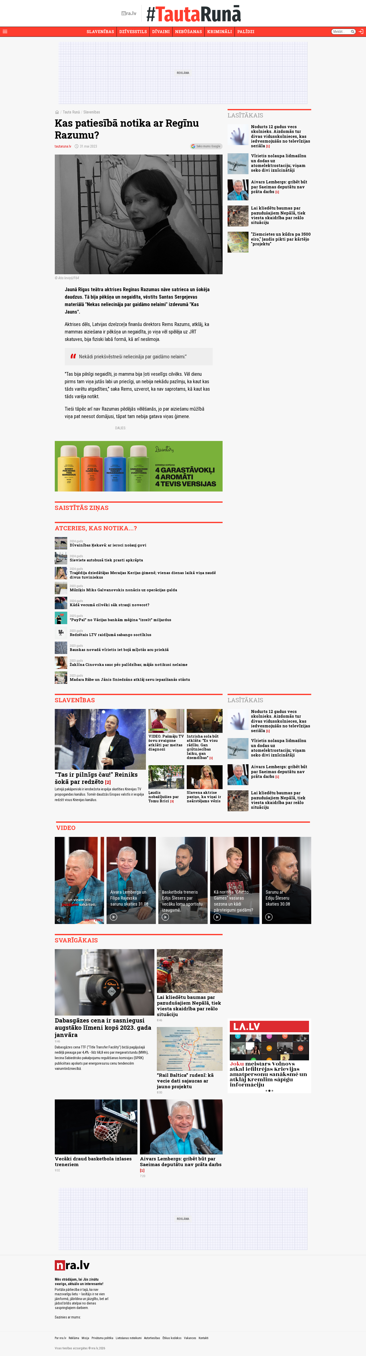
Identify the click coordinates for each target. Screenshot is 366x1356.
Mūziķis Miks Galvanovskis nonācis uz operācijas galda (123, 590)
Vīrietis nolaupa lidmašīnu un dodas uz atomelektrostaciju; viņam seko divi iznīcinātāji (278, 163)
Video (65, 828)
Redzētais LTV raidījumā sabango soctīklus (110, 634)
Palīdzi (245, 31)
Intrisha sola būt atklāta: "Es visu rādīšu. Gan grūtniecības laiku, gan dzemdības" (203, 747)
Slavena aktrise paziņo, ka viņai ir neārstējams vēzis (204, 797)
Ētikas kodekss (172, 1338)
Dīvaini (161, 31)
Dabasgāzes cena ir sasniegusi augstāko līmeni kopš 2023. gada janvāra (103, 1027)
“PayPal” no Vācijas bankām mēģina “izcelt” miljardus (120, 619)
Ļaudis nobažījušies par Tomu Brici (163, 797)
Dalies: (120, 428)
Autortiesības (152, 1338)
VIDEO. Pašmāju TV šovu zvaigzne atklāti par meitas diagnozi (166, 743)
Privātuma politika (102, 1338)
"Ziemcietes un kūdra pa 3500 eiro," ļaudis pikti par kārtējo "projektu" (281, 238)
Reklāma (74, 1338)
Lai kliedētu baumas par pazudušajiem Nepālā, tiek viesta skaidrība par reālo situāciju (278, 215)
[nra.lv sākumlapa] (129, 13)
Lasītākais (245, 115)
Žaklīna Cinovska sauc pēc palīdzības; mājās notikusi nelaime (128, 664)
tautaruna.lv (63, 146)
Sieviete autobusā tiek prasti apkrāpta (106, 560)
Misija (85, 1338)
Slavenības (100, 31)
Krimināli (219, 31)
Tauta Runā (71, 112)
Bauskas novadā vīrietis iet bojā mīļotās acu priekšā (119, 649)
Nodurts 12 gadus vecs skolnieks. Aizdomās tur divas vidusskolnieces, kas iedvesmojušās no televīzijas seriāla (280, 136)
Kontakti (203, 1338)
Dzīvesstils (133, 31)
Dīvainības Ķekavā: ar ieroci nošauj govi (108, 545)
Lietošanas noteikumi (129, 1338)
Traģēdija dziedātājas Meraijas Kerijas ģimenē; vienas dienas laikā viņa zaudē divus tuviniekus (143, 574)
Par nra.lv (60, 1338)
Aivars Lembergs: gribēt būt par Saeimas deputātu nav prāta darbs (279, 186)
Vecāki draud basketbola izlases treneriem (93, 1161)
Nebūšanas (188, 31)
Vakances (190, 1338)
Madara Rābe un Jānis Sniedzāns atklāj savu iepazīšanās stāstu (130, 679)
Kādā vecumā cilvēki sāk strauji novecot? (109, 604)
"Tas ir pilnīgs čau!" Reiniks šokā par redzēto (96, 778)
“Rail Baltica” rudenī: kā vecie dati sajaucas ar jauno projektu (185, 1080)
